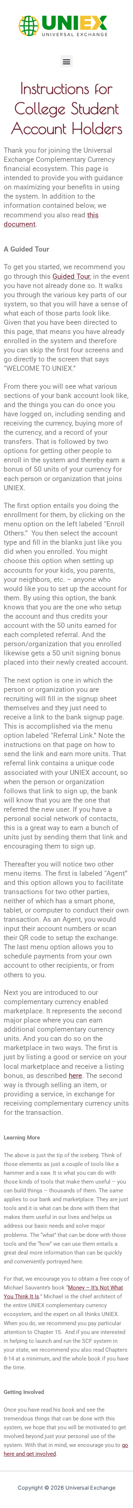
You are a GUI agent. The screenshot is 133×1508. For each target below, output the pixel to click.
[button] (67, 61)
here (75, 1076)
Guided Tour (71, 277)
